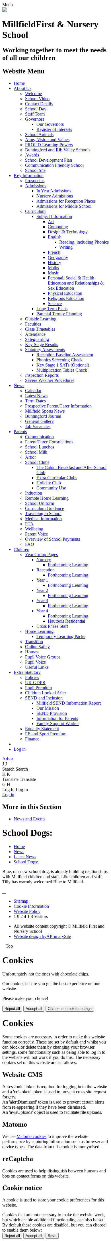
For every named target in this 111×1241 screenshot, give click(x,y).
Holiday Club (48, 482)
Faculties (33, 324)
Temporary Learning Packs (60, 636)
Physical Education (65, 293)
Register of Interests (54, 129)
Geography (58, 257)
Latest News (36, 395)
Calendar (33, 390)
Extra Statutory (27, 672)
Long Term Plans (51, 308)
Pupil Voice (35, 662)
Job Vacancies (37, 426)
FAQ (29, 544)
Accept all (34, 1009)
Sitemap (21, 901)
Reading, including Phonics (84, 242)
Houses (31, 651)
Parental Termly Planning (59, 313)
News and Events (29, 818)
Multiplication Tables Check (61, 370)
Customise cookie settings (70, 1009)
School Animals (39, 134)
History (54, 262)
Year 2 (42, 590)
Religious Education (66, 298)
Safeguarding (37, 339)
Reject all (12, 1009)
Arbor (30, 457)
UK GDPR (35, 682)
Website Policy (27, 911)
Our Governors (50, 124)
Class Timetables (40, 329)
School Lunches (39, 446)
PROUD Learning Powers (49, 144)
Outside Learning (40, 318)
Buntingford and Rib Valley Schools (57, 149)
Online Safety (37, 646)
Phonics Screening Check (59, 359)
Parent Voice (36, 534)
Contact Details (39, 103)
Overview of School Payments (52, 539)
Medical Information (43, 518)
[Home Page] (4, 10)
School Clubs (37, 462)
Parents (20, 431)
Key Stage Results (41, 344)
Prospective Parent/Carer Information (58, 406)
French (54, 252)
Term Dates (35, 400)
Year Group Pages (41, 554)
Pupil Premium (38, 687)
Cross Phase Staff (52, 626)
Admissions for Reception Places (66, 201)
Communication (39, 436)
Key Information (29, 175)
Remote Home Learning (47, 498)
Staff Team (35, 114)
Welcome (33, 93)
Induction (33, 493)
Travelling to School (43, 513)
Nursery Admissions (54, 196)
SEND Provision (51, 713)
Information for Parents (57, 718)
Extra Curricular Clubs (56, 477)
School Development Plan (48, 160)
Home (19, 83)
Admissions (35, 185)
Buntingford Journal (43, 416)
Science (55, 303)
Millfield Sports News (45, 411)
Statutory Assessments (45, 349)
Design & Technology (68, 231)
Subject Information (54, 216)
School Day (35, 108)
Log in (20, 749)
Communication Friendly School (54, 165)
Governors (34, 119)
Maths (53, 267)
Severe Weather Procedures (49, 380)
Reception (45, 569)
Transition (34, 641)
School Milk (36, 452)
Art (51, 221)
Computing (58, 226)
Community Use (51, 487)
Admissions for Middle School (63, 206)
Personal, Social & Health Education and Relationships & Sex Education (76, 283)
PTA (29, 523)
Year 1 (42, 580)
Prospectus (34, 180)
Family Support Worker (57, 723)
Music (53, 272)
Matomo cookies (31, 1136)
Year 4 (42, 610)
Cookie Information (31, 906)
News (19, 385)
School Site (35, 170)
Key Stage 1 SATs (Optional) (62, 365)
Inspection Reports (42, 375)
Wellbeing (34, 528)
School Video (37, 98)
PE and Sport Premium (45, 733)
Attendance (35, 334)
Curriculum (35, 211)
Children (21, 549)
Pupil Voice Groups (42, 657)
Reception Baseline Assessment (64, 354)
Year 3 (42, 600)
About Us (22, 88)
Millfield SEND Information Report (68, 703)
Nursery (43, 559)
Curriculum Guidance (44, 508)
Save (52, 1236)
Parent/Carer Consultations (49, 441)
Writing (66, 247)
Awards (32, 155)
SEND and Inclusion (44, 697)
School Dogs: (26, 861)
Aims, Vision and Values (47, 139)
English (54, 236)
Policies (32, 677)
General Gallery (39, 421)
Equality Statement (42, 728)
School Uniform (39, 503)
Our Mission (47, 708)
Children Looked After (45, 692)
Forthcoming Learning (68, 564)
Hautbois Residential (66, 621)
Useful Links (36, 667)
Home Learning (39, 631)
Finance (32, 738)
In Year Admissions (53, 190)
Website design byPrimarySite (42, 936)
